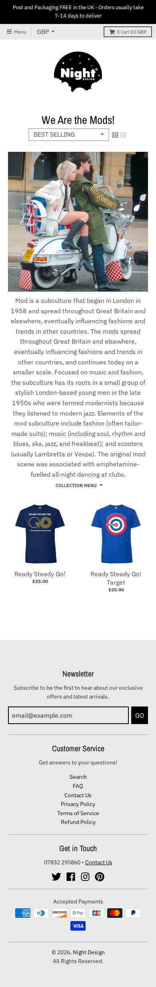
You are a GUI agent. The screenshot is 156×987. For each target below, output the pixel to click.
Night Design (89, 952)
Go (139, 715)
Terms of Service (78, 813)
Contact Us (78, 795)
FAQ (78, 786)
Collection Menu (76, 485)
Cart (131, 32)
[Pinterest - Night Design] (99, 877)
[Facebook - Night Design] (71, 877)
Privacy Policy (78, 804)
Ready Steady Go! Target (116, 578)
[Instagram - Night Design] (85, 877)
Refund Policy (78, 822)
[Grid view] (115, 135)
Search (78, 776)
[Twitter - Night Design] (56, 877)
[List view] (123, 135)
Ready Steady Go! (40, 574)
